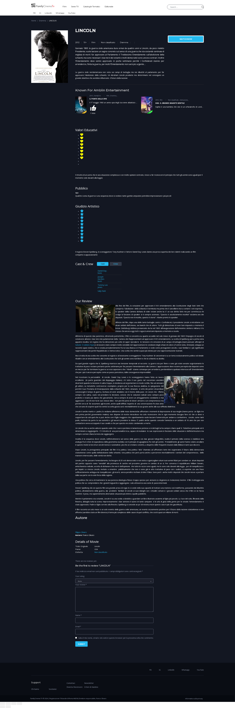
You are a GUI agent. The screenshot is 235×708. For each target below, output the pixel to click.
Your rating (79, 576)
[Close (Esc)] (2, 703)
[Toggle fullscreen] (13, 703)
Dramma (42, 20)
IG (40, 13)
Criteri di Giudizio (91, 687)
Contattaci (71, 683)
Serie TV (75, 6)
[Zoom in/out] (19, 703)
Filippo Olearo (81, 532)
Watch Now (186, 39)
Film (64, 6)
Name (78, 615)
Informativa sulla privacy (194, 698)
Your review (81, 584)
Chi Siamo (35, 689)
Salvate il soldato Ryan (84, 345)
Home (33, 20)
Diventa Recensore (74, 687)
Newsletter (89, 683)
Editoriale (109, 6)
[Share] (8, 703)
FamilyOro (97, 96)
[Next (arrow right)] (8, 706)
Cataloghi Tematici (91, 6)
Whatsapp (60, 13)
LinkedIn (48, 13)
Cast (103, 264)
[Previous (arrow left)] (2, 706)
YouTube (71, 13)
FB (34, 13)
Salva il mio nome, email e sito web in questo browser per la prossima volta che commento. (115, 638)
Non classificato (108, 42)
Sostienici (53, 689)
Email (78, 626)
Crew (115, 264)
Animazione (184, 100)
